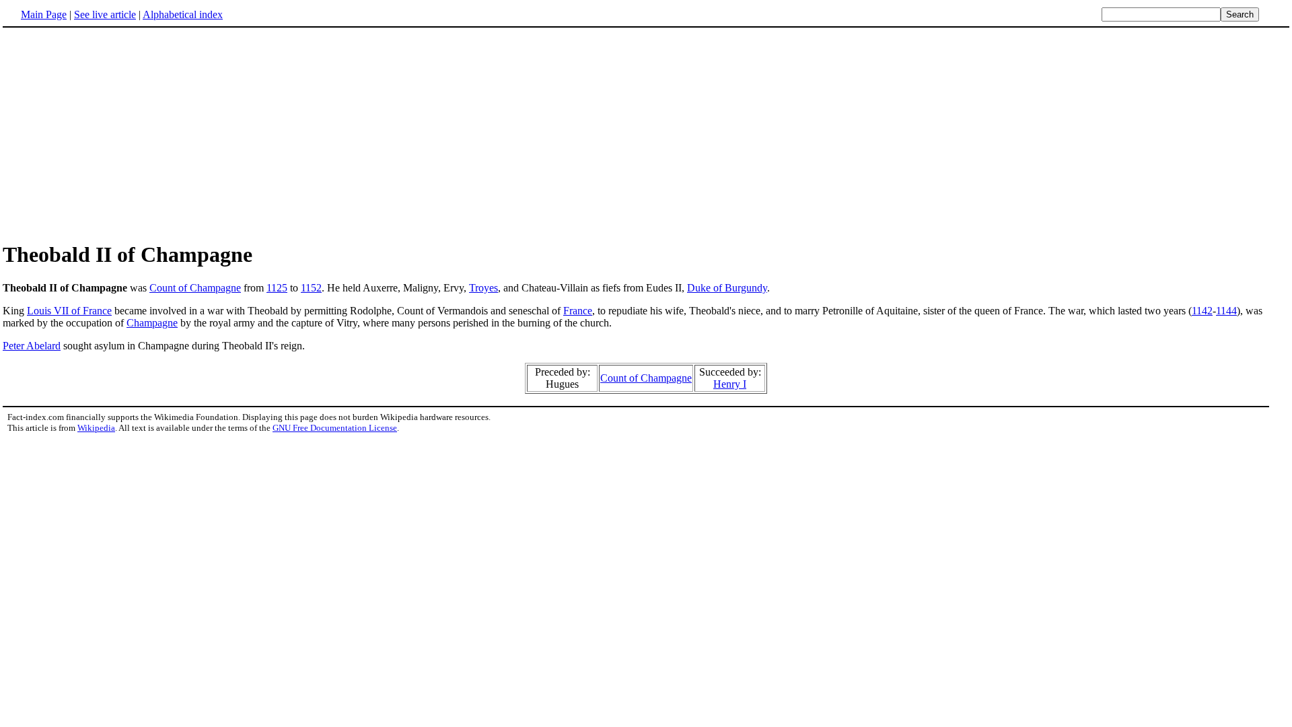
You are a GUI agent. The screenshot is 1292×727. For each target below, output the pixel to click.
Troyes (483, 287)
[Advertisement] (116, 134)
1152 (311, 287)
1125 (276, 287)
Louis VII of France (69, 310)
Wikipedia (96, 428)
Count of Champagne (195, 287)
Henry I (729, 384)
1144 (1226, 310)
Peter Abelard (32, 345)
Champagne (152, 322)
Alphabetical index (183, 14)
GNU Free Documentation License (335, 428)
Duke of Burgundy (727, 287)
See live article (105, 14)
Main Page (44, 14)
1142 (1202, 310)
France (577, 310)
